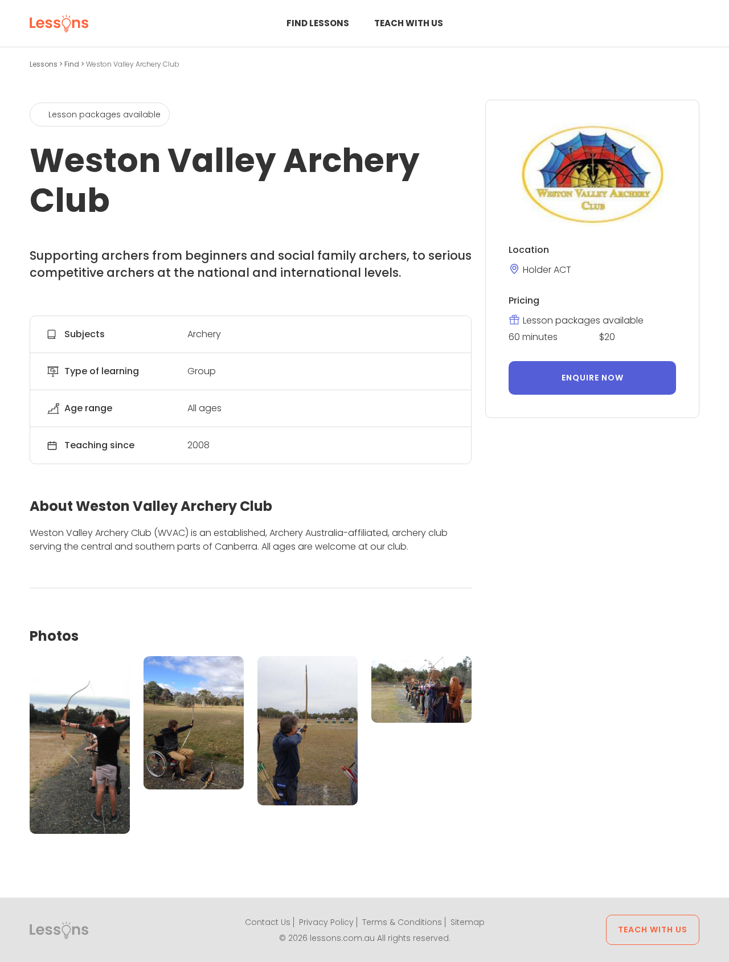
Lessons (44, 64)
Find (72, 64)
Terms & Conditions (402, 922)
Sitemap (467, 922)
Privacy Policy (326, 922)
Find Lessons (317, 23)
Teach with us (408, 23)
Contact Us (267, 922)
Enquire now (593, 377)
